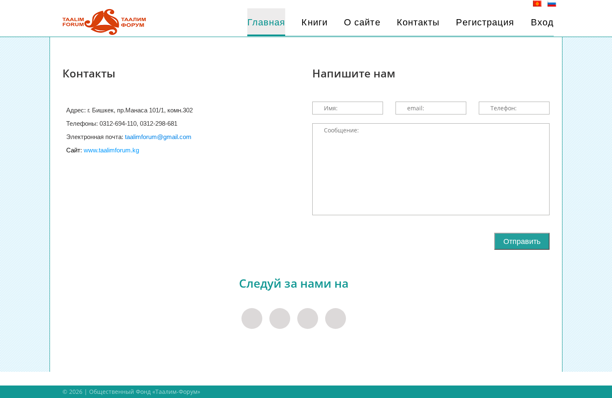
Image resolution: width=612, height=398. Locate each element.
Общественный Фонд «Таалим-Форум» (144, 392)
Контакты (418, 22)
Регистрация (485, 22)
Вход (542, 22)
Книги (314, 22)
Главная (266, 22)
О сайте (362, 22)
